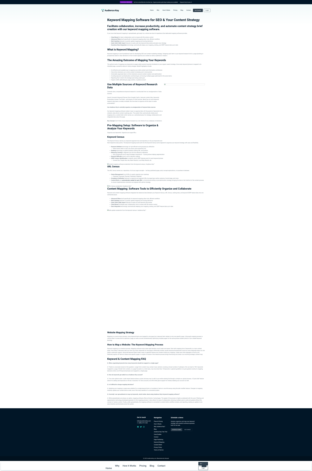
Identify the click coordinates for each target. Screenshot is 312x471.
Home (151, 10)
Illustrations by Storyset (163, 458)
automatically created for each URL (132, 180)
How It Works (166, 10)
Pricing (175, 10)
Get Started (198, 10)
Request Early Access (185, 2)
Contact (188, 10)
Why (158, 10)
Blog (182, 10)
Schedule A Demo (176, 429)
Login (207, 10)
